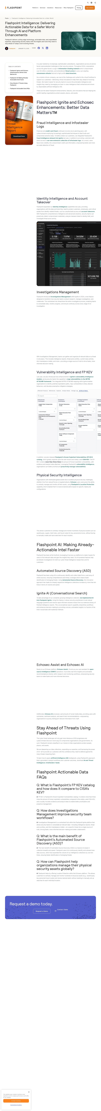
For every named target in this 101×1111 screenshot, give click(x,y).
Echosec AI (49, 714)
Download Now (19, 136)
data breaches (71, 73)
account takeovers (88, 211)
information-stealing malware (68, 68)
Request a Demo (42, 911)
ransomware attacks (44, 73)
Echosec (74, 482)
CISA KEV (86, 459)
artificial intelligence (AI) (59, 758)
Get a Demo (89, 8)
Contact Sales (62, 909)
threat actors (70, 71)
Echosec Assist (62, 669)
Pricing (79, 8)
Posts (7, 18)
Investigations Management (61, 296)
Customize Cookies (16, 1105)
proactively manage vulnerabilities (73, 466)
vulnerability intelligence (85, 464)
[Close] (29, 1092)
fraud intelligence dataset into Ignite (50, 138)
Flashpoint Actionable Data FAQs (20, 88)
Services (42, 8)
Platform (35, 8)
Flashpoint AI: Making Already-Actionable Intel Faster (19, 78)
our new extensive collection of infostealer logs (64, 140)
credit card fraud (52, 131)
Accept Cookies (16, 1100)
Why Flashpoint (68, 8)
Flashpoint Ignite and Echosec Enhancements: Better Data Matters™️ (19, 72)
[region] (16, 1100)
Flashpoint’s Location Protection (82, 484)
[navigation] (59, 7)
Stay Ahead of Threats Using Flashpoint (18, 84)
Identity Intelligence (60, 207)
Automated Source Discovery (72, 580)
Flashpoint (12, 48)
